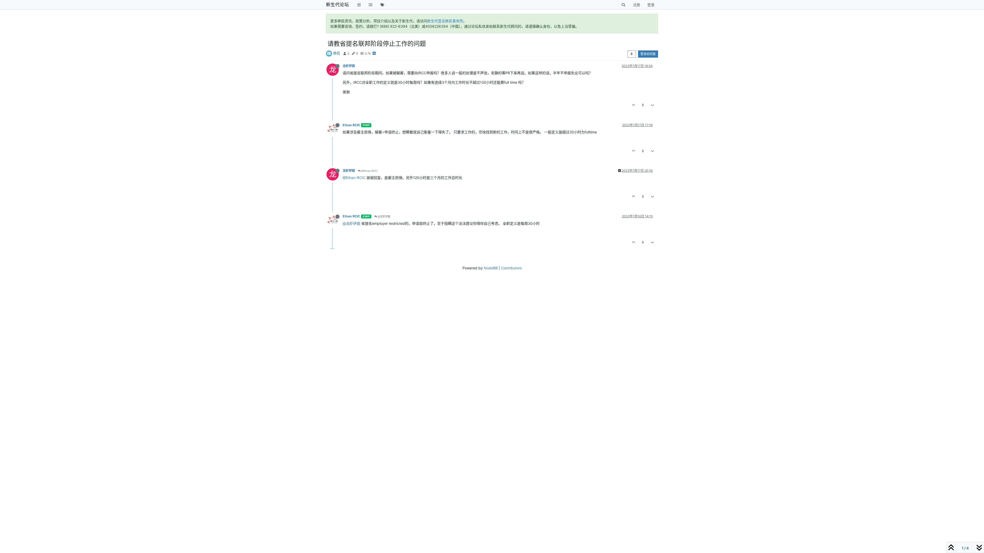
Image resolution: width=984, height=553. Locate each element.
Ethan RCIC (351, 125)
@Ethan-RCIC (354, 177)
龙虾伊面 (349, 66)
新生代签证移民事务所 (445, 21)
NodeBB (491, 268)
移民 (336, 53)
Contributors (511, 268)
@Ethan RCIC (369, 170)
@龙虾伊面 (383, 216)
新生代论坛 (337, 4)
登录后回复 (648, 54)
